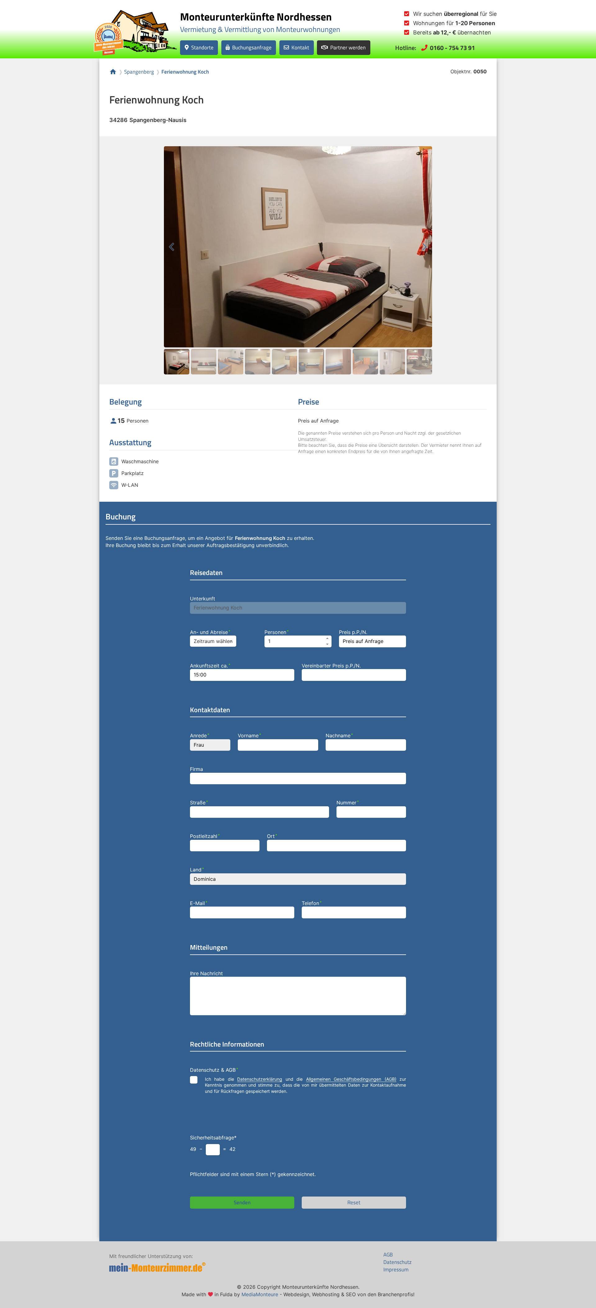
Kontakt (300, 47)
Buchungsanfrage (252, 47)
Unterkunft (202, 598)
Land (197, 870)
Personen (276, 632)
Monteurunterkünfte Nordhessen (256, 16)
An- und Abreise (210, 632)
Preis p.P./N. (353, 632)
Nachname (339, 735)
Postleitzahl (205, 836)
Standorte (202, 47)
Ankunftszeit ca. (210, 666)
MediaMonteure (260, 1294)
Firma (196, 769)
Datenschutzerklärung (259, 1079)
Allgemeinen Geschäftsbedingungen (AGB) (351, 1079)
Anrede (199, 735)
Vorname (249, 735)
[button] (327, 638)
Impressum (396, 1269)
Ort (272, 836)
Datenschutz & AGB (214, 1070)
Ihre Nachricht (206, 973)
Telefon (312, 903)
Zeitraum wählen (213, 641)
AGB (388, 1255)
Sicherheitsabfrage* (213, 1137)
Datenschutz (397, 1262)
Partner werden (348, 47)
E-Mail (198, 903)
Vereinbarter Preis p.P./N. (331, 666)
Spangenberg (139, 72)
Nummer (347, 802)
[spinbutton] (298, 641)
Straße (199, 802)
